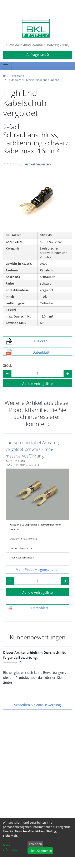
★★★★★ (10, 662)
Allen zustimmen (40, 851)
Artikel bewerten (38, 164)
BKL (5, 76)
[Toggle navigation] (6, 66)
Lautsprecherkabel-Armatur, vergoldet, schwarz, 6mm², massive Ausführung (32, 449)
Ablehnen (35, 844)
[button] (37, 569)
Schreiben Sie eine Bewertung (37, 705)
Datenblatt (40, 352)
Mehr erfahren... (10, 847)
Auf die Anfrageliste (37, 383)
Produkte (18, 76)
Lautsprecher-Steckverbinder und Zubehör (34, 80)
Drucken (41, 341)
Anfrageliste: (37, 54)
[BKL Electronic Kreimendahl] (36, 28)
